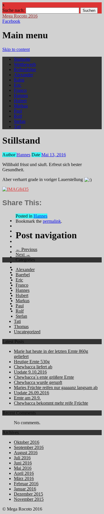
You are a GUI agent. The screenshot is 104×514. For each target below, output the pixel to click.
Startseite (22, 59)
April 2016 (24, 473)
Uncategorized (27, 331)
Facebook (11, 21)
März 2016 (24, 478)
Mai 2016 (22, 468)
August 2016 (26, 452)
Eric (17, 85)
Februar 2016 (26, 483)
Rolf (18, 116)
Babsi (19, 79)
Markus (21, 105)
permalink (52, 221)
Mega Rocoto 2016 (20, 16)
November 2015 (29, 499)
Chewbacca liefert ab (33, 366)
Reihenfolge (25, 69)
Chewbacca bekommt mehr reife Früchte (51, 403)
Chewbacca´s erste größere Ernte (44, 377)
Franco (20, 90)
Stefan (19, 121)
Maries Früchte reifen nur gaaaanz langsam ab (56, 387)
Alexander (23, 74)
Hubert (20, 100)
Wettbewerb (25, 64)
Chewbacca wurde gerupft (38, 382)
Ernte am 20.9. (27, 397)
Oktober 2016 (26, 442)
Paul (18, 110)
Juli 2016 (22, 457)
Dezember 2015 (28, 494)
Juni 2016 (23, 462)
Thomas (21, 326)
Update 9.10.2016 (30, 372)
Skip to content (16, 49)
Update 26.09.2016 (31, 392)
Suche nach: (13, 10)
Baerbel (23, 274)
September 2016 (29, 447)
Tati (17, 126)
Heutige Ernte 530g (32, 361)
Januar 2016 (25, 488)
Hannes (21, 95)
